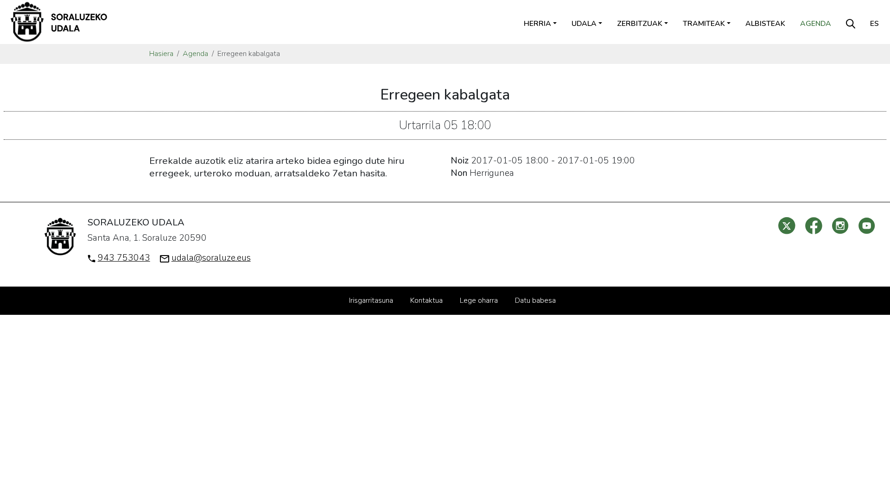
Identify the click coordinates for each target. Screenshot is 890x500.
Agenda (815, 24)
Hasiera (161, 54)
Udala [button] (584, 24)
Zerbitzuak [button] (639, 24)
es (874, 24)
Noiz (460, 161)
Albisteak (765, 24)
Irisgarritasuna (371, 300)
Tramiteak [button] (704, 24)
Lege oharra (479, 300)
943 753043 (124, 258)
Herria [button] (537, 24)
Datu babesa (535, 300)
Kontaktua (426, 300)
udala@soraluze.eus (211, 258)
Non (459, 173)
